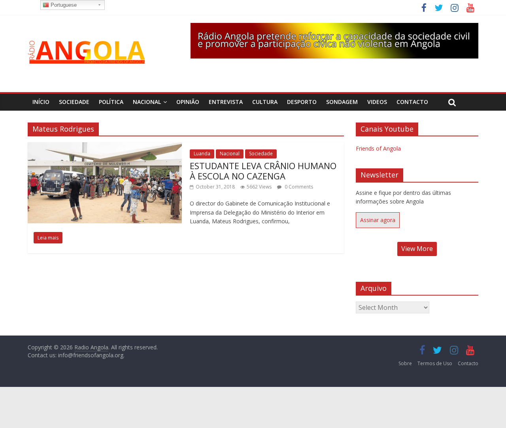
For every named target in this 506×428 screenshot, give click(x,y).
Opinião (187, 102)
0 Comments (298, 186)
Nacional (147, 102)
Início (40, 102)
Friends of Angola (378, 148)
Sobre (405, 363)
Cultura (265, 102)
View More (417, 248)
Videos (377, 102)
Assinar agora (377, 220)
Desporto (302, 102)
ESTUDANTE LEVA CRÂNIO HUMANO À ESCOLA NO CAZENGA (263, 171)
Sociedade (74, 102)
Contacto (412, 102)
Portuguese (63, 5)
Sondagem (342, 102)
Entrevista (226, 102)
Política (111, 102)
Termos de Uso (434, 363)
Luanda (202, 153)
